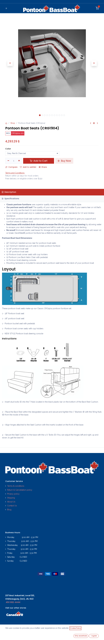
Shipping (11, 498)
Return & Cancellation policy (19, 490)
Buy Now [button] (65, 160)
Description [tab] (10, 192)
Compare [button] (12, 167)
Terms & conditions (15, 486)
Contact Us (12, 506)
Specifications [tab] (11, 198)
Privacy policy (13, 494)
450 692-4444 (13, 602)
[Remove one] (8, 160)
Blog (9, 509)
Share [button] (44, 167)
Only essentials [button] (81, 636)
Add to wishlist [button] (29, 167)
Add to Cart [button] (40, 160)
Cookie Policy (75, 628)
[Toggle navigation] (6, 8)
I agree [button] (94, 636)
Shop (12, 123)
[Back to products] (94, 123)
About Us (11, 502)
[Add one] (19, 160)
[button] (10, 63)
